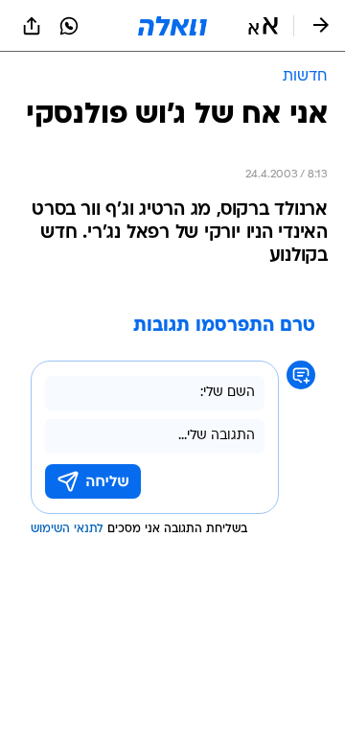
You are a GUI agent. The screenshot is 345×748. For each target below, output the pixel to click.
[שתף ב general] (31, 25)
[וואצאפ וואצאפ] (69, 25)
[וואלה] (172, 25)
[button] (263, 26)
